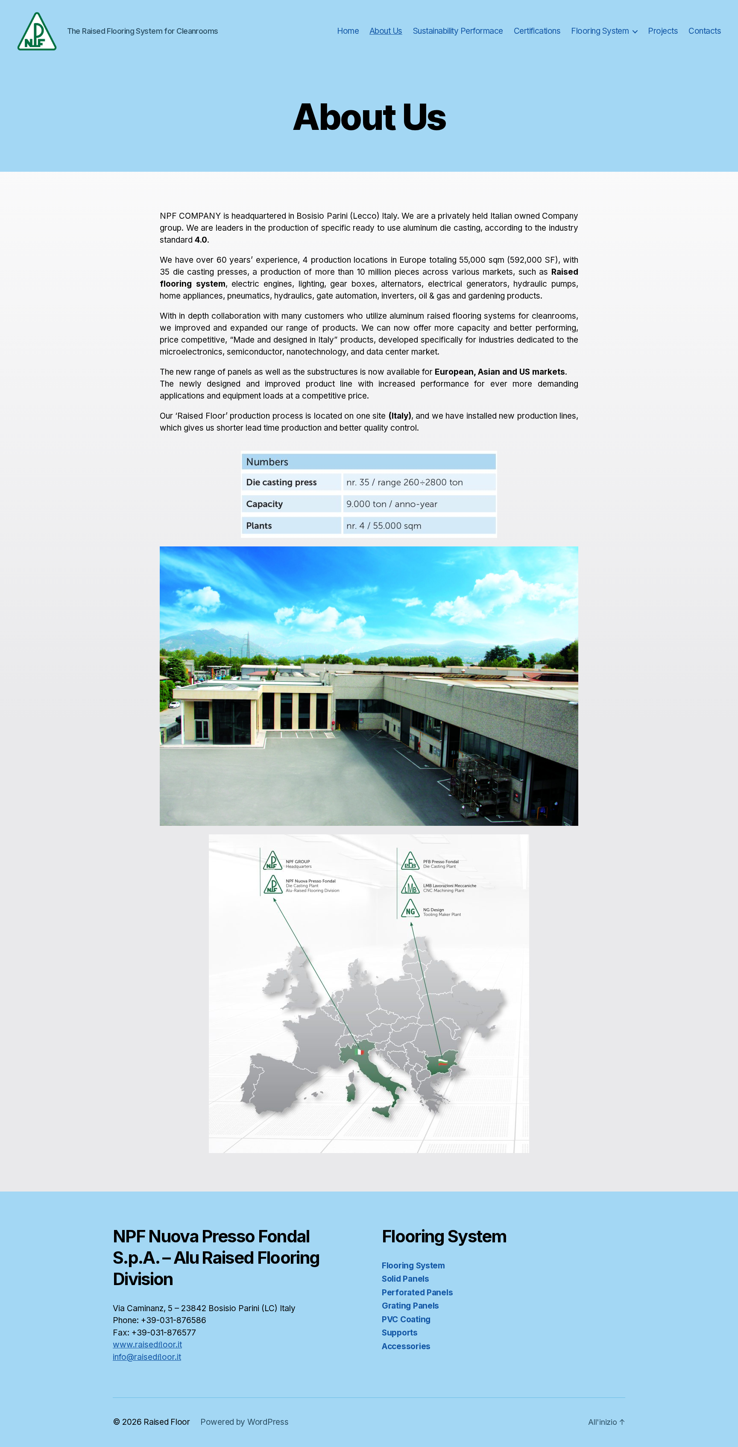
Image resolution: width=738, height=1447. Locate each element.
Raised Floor (167, 1422)
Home (348, 31)
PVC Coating (406, 1319)
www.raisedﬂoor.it (147, 1345)
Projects (663, 31)
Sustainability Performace (458, 31)
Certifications (537, 31)
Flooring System (600, 31)
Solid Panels (405, 1279)
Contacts (704, 31)
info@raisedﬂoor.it (147, 1357)
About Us (385, 31)
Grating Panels (410, 1306)
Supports (400, 1333)
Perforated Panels (417, 1292)
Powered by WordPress (244, 1422)
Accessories (406, 1346)
